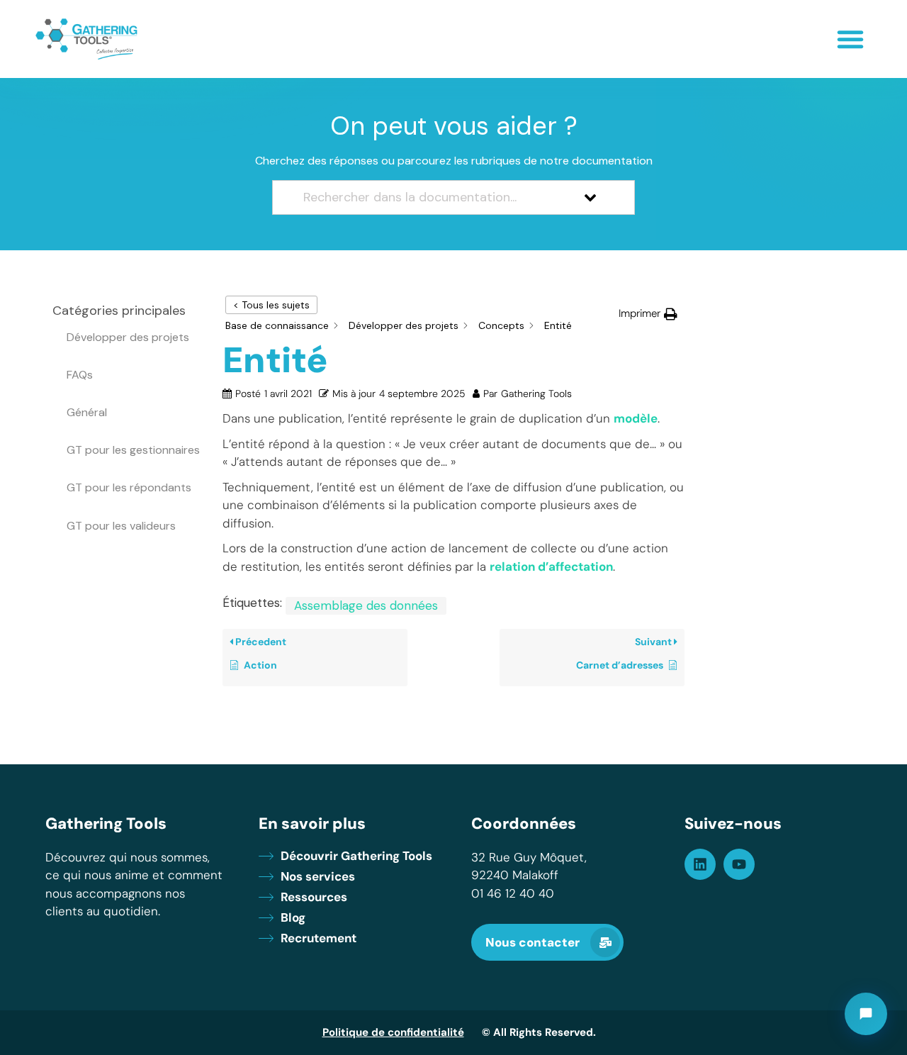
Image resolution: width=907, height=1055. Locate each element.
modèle (636, 418)
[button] (850, 39)
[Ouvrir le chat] (866, 1014)
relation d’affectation (551, 566)
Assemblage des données (366, 605)
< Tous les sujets (271, 304)
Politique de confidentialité (393, 1032)
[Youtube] (739, 864)
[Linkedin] (700, 864)
